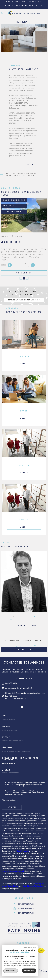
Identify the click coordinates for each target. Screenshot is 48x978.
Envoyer (12, 804)
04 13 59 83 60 (11, 680)
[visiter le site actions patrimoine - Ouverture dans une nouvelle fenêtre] (24, 931)
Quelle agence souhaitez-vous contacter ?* (20, 756)
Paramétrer (10, 971)
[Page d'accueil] (24, 13)
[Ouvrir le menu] (45, 13)
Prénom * (7, 723)
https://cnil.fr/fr (22, 848)
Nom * (5, 713)
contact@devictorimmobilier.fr (19, 685)
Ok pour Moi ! (29, 971)
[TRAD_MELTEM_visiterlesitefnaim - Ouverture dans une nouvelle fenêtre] (41, 948)
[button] (21, 275)
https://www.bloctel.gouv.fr (13, 868)
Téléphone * (9, 744)
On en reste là (28, 947)
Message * (8, 767)
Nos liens (43, 969)
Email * (6, 734)
